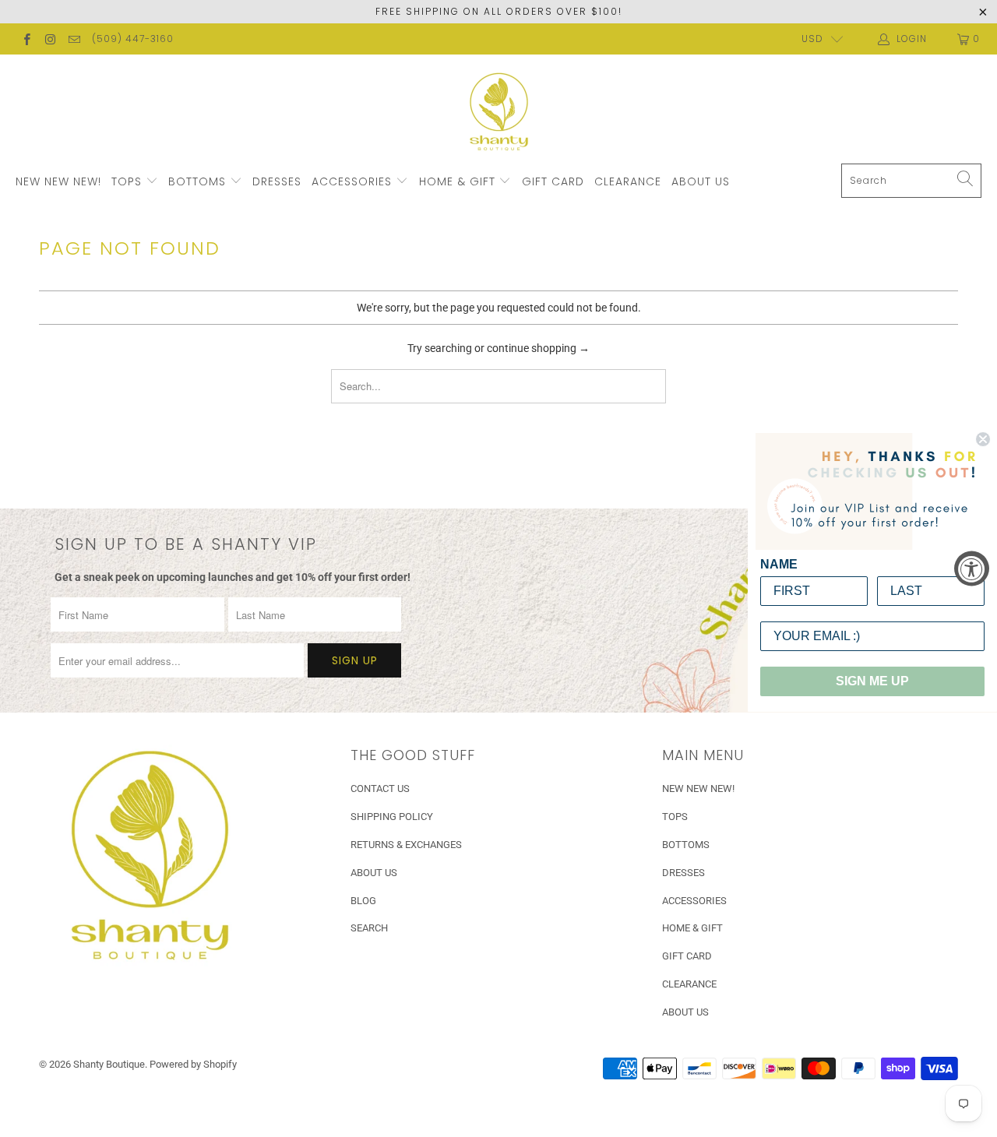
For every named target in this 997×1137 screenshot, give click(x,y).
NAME (779, 564)
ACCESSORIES (354, 181)
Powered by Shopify (193, 1064)
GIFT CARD (553, 181)
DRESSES (276, 181)
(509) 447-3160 (133, 38)
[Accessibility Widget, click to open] (971, 568)
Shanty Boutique (109, 1064)
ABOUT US (700, 181)
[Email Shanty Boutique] (73, 38)
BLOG (363, 900)
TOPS (128, 181)
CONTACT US (380, 788)
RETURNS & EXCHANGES (406, 844)
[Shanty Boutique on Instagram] (49, 38)
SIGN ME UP (872, 681)
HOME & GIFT (459, 181)
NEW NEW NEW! (58, 181)
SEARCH (369, 928)
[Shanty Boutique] (499, 113)
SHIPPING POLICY (392, 816)
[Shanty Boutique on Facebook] (26, 38)
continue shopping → (538, 348)
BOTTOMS (199, 181)
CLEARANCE (627, 181)
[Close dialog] (983, 439)
